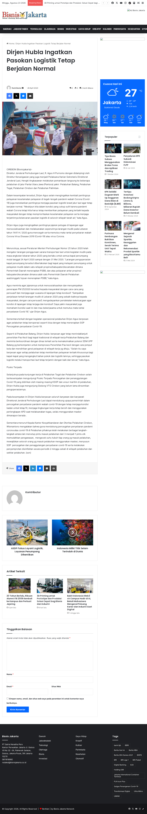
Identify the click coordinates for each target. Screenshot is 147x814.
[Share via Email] (30, 96)
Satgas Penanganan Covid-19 (126, 786)
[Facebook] (9, 96)
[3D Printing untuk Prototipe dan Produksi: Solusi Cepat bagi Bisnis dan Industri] (50, 585)
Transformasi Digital (122, 791)
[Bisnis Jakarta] (24, 15)
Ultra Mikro (138, 791)
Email (10, 686)
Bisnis (60, 29)
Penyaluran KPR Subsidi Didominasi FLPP (132, 160)
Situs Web (56, 686)
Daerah (7, 29)
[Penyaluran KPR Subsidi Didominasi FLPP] (132, 148)
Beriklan (45, 809)
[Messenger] (23, 96)
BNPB (139, 755)
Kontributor (16, 88)
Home (11, 43)
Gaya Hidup (84, 29)
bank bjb (117, 745)
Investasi (71, 29)
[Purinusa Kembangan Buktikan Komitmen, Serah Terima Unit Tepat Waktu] (113, 226)
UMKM (117, 796)
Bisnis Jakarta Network (64, 809)
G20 (132, 765)
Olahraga (49, 29)
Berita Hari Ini (119, 750)
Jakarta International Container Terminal (126, 775)
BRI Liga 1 (125, 760)
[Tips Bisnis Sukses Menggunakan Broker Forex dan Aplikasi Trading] (113, 148)
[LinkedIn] (33, 468)
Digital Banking (120, 765)
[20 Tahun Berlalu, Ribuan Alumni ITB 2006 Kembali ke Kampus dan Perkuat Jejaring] (20, 585)
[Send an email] (23, 88)
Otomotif (80, 758)
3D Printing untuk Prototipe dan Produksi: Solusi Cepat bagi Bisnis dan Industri (49, 599)
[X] (16, 96)
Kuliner (107, 29)
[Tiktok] (130, 3)
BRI (115, 760)
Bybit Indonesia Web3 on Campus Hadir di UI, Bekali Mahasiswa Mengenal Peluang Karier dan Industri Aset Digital (95, 3)
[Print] (54, 468)
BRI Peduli (137, 760)
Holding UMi (119, 770)
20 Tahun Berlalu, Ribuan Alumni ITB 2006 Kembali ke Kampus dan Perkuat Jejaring (19, 599)
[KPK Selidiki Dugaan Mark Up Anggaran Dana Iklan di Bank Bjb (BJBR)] (113, 184)
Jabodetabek (20, 29)
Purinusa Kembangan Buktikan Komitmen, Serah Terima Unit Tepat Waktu (112, 242)
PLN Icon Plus (119, 781)
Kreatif (97, 29)
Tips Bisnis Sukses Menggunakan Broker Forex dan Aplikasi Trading (112, 164)
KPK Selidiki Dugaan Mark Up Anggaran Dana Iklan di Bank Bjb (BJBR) (113, 197)
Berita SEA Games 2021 (123, 755)
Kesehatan (134, 29)
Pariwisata (120, 29)
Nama (10, 674)
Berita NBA (133, 750)
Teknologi (36, 29)
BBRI (127, 745)
